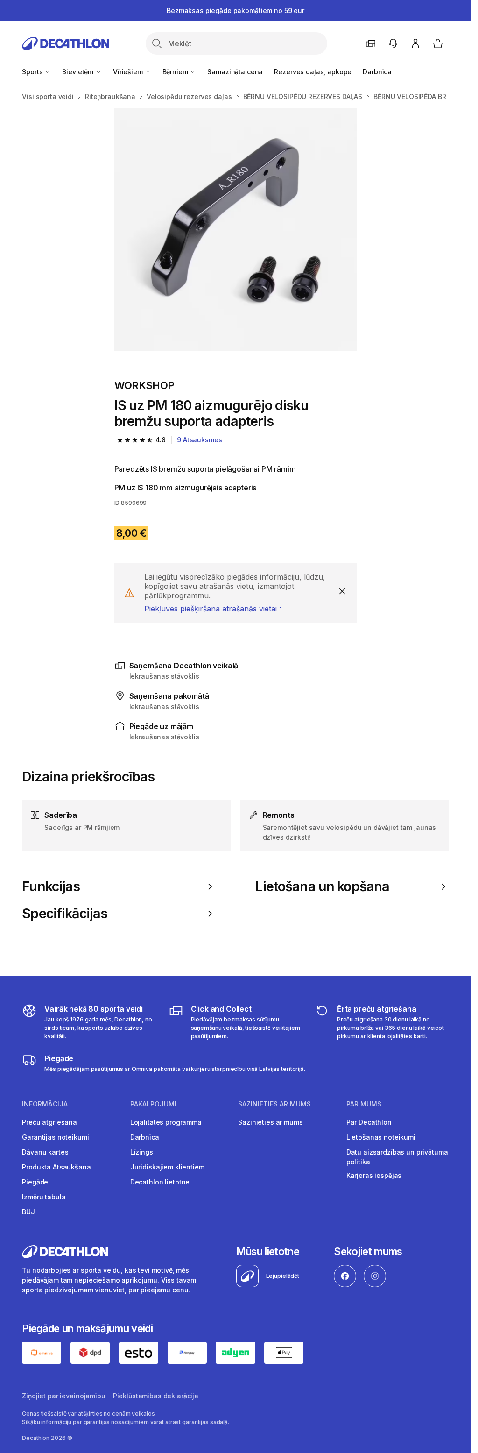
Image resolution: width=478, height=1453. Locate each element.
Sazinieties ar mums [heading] (274, 1104)
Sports (33, 72)
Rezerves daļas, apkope (312, 72)
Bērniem (176, 72)
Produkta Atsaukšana (56, 1167)
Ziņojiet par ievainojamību (63, 1396)
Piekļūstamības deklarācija (155, 1396)
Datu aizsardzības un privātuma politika (397, 1157)
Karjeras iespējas (374, 1175)
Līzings (141, 1152)
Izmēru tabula (43, 1197)
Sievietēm (78, 72)
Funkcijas (51, 886)
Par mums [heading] (363, 1104)
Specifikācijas (64, 913)
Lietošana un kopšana (322, 886)
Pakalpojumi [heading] (153, 1104)
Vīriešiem (129, 72)
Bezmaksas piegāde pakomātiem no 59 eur (235, 10)
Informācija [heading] (45, 1104)
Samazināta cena (235, 72)
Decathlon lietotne (160, 1182)
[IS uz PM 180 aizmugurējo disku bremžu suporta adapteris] (235, 229)
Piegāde (35, 1182)
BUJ (28, 1212)
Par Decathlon (369, 1122)
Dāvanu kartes (45, 1152)
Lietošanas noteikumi (380, 1137)
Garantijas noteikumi (55, 1137)
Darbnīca (377, 72)
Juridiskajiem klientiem (167, 1167)
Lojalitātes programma (166, 1122)
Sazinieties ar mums (270, 1122)
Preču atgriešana (49, 1122)
